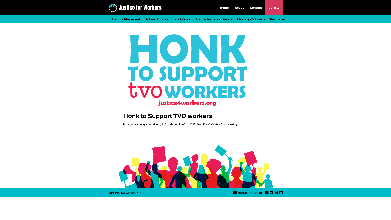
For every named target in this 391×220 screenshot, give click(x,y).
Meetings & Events (251, 19)
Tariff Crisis (181, 19)
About (239, 7)
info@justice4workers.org (250, 193)
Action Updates (156, 19)
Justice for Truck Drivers (213, 19)
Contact (256, 7)
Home (224, 7)
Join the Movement (125, 19)
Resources (277, 19)
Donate (274, 7)
